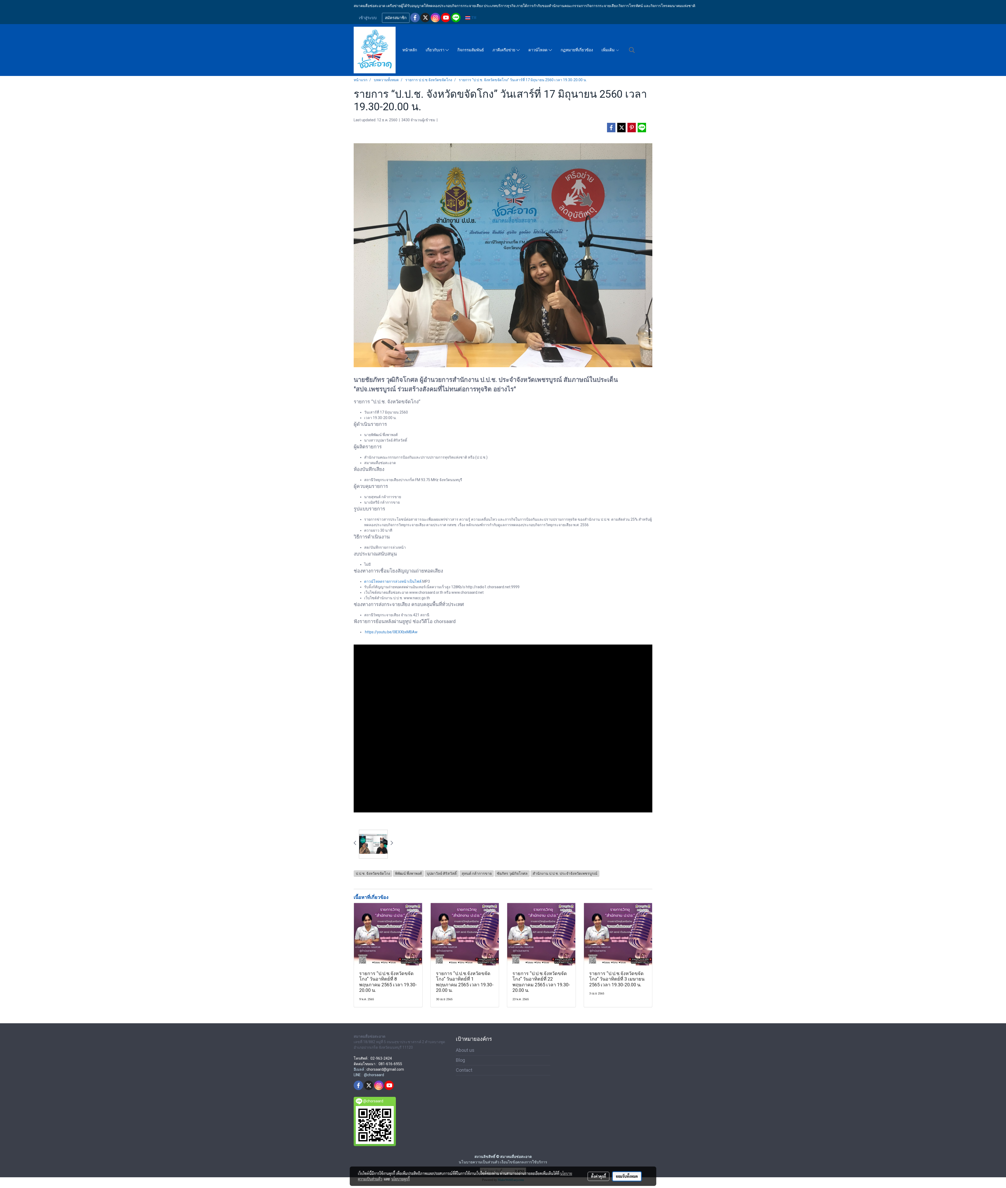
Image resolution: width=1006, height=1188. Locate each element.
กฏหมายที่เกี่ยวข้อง (577, 50)
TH (473, 18)
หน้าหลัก (409, 50)
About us (465, 1050)
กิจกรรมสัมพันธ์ (470, 50)
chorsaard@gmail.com (385, 1069)
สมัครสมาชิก (396, 17)
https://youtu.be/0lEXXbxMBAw (391, 632)
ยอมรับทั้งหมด (627, 1176)
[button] (632, 50)
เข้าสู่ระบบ (368, 17)
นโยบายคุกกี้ (400, 1178)
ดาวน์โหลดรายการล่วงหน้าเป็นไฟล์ (393, 581)
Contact (464, 1070)
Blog (460, 1060)
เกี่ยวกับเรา (435, 50)
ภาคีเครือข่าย (504, 50)
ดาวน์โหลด (538, 50)
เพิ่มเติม (609, 50)
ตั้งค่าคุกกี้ (598, 1176)
